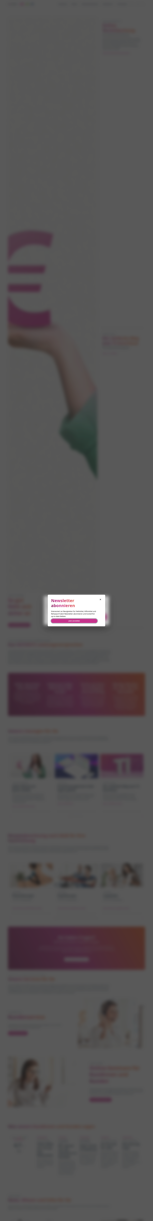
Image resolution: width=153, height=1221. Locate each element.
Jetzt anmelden (74, 621)
